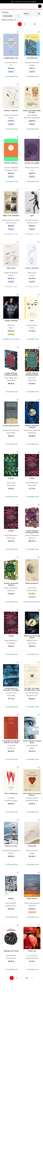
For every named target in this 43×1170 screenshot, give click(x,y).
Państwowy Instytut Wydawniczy (11, 171)
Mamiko (11, 275)
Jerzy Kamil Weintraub (11, 167)
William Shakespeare (32, 535)
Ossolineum (11, 748)
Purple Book (32, 906)
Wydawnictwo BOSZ (32, 800)
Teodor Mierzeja (32, 115)
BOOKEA (10, 853)
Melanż (11, 328)
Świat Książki (11, 380)
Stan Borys (11, 325)
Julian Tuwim (32, 378)
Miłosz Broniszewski (32, 220)
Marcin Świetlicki (11, 903)
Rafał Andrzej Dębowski (31, 903)
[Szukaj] (40, 6)
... (29, 24)
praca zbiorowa (11, 693)
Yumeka (32, 275)
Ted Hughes (11, 798)
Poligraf (32, 65)
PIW (11, 65)
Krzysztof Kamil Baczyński (11, 430)
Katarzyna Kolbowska (11, 115)
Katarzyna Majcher (32, 745)
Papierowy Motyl (11, 223)
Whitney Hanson (32, 325)
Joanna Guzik (32, 588)
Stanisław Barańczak (32, 693)
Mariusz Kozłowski (32, 850)
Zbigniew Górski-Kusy (32, 62)
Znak (32, 170)
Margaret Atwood (32, 640)
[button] (11, 15)
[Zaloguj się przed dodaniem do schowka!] (17, 32)
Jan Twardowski (32, 955)
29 (35, 24)
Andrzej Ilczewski (11, 955)
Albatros (32, 328)
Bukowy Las (32, 538)
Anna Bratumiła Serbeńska (11, 850)
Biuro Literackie (11, 958)
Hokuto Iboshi (32, 273)
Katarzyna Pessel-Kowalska (11, 220)
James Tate (11, 745)
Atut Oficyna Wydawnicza (32, 118)
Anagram (11, 118)
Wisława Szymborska (32, 167)
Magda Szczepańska (11, 273)
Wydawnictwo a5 (32, 695)
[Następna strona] (40, 24)
